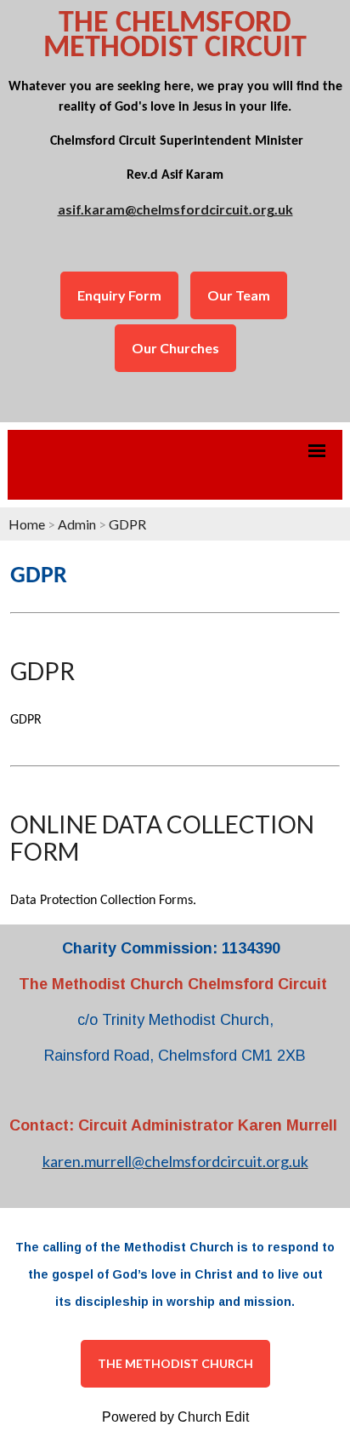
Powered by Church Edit (175, 1417)
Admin (77, 524)
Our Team (238, 295)
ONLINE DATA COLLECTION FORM (162, 838)
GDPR (127, 524)
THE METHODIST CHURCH (175, 1363)
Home (26, 524)
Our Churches (175, 348)
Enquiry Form (119, 295)
